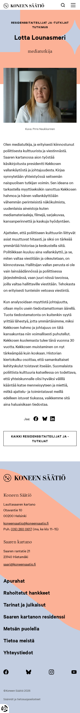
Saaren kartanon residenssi (34, 616)
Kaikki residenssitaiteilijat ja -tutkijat (40, 438)
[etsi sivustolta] (63, 4)
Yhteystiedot (18, 652)
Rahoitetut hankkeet (26, 592)
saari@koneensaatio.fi (19, 564)
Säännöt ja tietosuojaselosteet (22, 699)
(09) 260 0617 (21, 528)
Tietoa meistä (18, 640)
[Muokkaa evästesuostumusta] (4, 708)
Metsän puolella (21, 628)
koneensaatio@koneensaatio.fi (26, 523)
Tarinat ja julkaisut (24, 604)
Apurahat (14, 580)
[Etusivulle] (27, 6)
